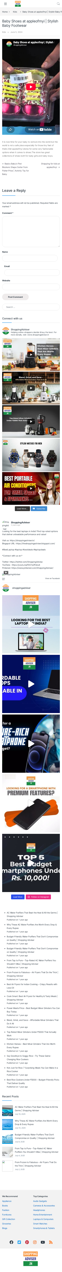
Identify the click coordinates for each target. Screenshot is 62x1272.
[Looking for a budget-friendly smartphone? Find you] (31, 744)
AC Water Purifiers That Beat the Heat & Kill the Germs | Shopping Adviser (36, 1109)
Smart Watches (40, 1223)
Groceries (6, 1223)
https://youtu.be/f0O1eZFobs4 (26, 565)
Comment (7, 213)
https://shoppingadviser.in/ (22, 540)
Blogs (4, 1228)
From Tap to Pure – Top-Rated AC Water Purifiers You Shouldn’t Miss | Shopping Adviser (36, 1150)
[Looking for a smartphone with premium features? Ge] (31, 803)
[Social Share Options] (4, 579)
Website (6, 280)
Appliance (6, 1201)
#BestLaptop (8, 549)
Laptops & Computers (43, 1219)
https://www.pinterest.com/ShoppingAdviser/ (32, 568)
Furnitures (6, 1214)
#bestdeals (27, 549)
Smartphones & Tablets (44, 1228)
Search (58, 3)
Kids (15, 11)
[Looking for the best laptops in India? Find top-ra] (31, 624)
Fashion (5, 1210)
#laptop (18, 549)
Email (7, 266)
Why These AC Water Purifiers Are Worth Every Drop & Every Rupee (36, 1122)
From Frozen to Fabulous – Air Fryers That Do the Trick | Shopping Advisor (36, 1164)
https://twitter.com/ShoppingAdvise (26, 562)
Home (4, 11)
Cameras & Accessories (44, 1205)
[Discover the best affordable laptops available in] (31, 684)
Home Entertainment (42, 1214)
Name (5, 252)
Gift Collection (8, 1219)
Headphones (39, 1210)
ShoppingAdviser (20, 522)
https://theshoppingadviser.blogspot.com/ (35, 543)
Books (5, 1205)
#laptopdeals (39, 549)
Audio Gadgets (40, 1201)
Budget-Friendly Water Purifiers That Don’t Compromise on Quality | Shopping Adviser (35, 1136)
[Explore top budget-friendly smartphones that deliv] (31, 863)
